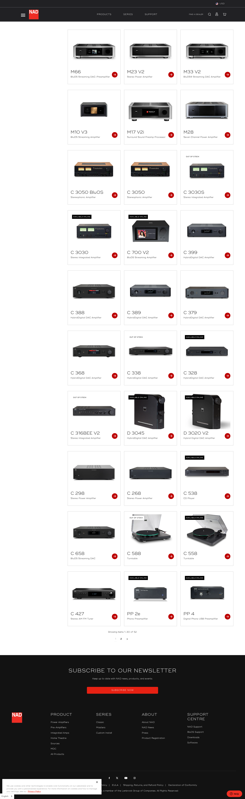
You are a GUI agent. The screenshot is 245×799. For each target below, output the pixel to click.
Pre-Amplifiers (58, 727)
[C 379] (206, 291)
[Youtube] (125, 778)
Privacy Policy (34, 791)
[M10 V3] (94, 110)
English (5, 796)
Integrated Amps (60, 733)
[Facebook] (109, 778)
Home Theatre (58, 738)
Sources (55, 743)
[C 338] (150, 351)
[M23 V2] (150, 50)
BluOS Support (195, 732)
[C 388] (94, 291)
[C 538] (206, 471)
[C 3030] (94, 230)
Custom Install (104, 733)
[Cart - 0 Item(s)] (224, 14)
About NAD (148, 722)
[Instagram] (134, 778)
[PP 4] (206, 592)
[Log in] (216, 14)
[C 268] (150, 471)
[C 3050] (150, 170)
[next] (127, 639)
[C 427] (94, 592)
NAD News (148, 727)
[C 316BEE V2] (94, 411)
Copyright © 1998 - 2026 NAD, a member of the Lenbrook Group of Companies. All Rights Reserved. (123, 790)
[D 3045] (150, 411)
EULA (115, 785)
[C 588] (150, 532)
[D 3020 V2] (206, 411)
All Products (57, 754)
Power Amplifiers (60, 722)
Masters (100, 727)
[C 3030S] (206, 170)
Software (192, 742)
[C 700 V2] (150, 230)
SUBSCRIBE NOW (122, 690)
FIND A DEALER (196, 14)
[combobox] (7, 796)
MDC (53, 748)
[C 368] (94, 351)
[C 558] (206, 532)
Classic (100, 722)
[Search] (209, 14)
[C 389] (150, 291)
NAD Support (194, 726)
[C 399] (206, 230)
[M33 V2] (206, 50)
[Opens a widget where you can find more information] (234, 794)
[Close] (97, 782)
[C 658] (94, 532)
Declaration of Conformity (182, 785)
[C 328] (206, 351)
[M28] (206, 110)
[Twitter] (116, 778)
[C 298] (94, 471)
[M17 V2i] (150, 110)
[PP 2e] (150, 592)
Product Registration (153, 738)
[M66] (94, 50)
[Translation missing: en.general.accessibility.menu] (23, 14)
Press (145, 733)
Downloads (193, 737)
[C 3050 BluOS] (94, 170)
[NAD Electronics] (34, 14)
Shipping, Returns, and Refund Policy (143, 785)
